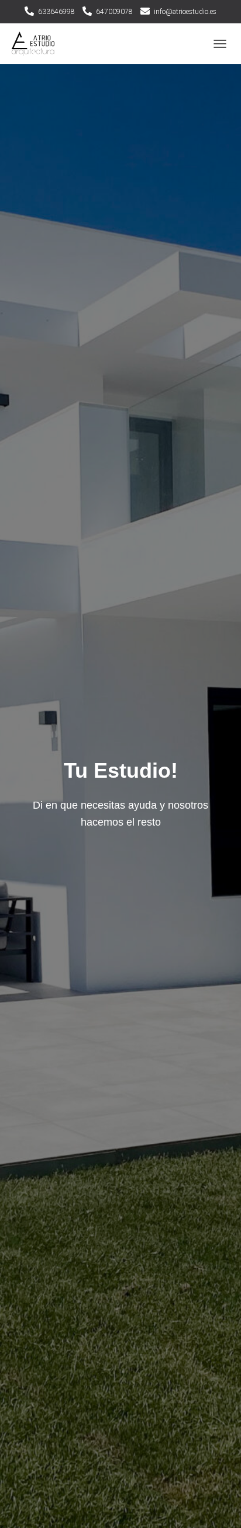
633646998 (56, 12)
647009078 (114, 12)
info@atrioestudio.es (185, 12)
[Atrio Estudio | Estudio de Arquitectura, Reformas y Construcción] (38, 43)
